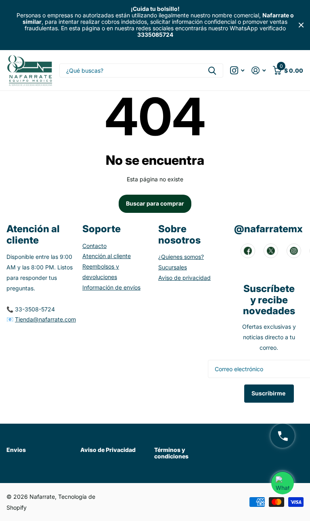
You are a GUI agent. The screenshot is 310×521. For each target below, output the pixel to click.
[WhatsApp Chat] (282, 483)
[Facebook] (248, 251)
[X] (271, 251)
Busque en (212, 70)
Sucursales (172, 267)
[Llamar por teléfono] (282, 436)
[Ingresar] (258, 70)
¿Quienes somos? (181, 256)
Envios (16, 449)
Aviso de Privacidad (108, 449)
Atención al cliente (106, 255)
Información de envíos (111, 287)
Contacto (94, 245)
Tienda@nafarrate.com (45, 319)
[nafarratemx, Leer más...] (237, 70)
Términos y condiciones (171, 453)
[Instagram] (294, 251)
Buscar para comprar (155, 203)
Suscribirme (269, 393)
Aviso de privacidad (184, 277)
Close (301, 25)
